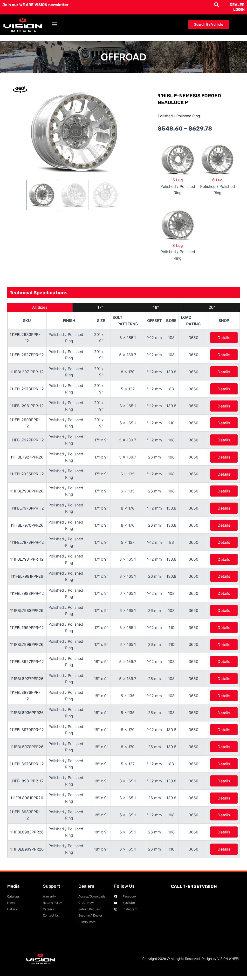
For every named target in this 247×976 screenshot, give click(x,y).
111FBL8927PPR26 (26, 678)
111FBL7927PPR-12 (27, 440)
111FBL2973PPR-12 (27, 388)
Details (224, 337)
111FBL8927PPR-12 (27, 661)
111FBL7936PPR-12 (27, 474)
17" (100, 307)
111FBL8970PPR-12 (27, 729)
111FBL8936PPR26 (27, 712)
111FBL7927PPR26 (26, 457)
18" (156, 307)
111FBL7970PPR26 (26, 525)
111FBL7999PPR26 (26, 644)
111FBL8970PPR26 (26, 746)
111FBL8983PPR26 (27, 832)
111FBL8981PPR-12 (27, 781)
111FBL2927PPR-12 (27, 354)
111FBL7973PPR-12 (27, 542)
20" (212, 307)
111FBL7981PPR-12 (27, 559)
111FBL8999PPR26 (27, 849)
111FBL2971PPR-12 (27, 371)
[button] (55, 24)
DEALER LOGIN (237, 7)
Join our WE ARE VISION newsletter (35, 4)
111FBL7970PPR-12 (27, 508)
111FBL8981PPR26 (26, 797)
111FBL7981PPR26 (27, 576)
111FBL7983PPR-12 (27, 593)
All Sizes (40, 307)
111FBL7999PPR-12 (27, 627)
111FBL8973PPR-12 (27, 763)
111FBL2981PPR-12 (27, 405)
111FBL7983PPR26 (26, 610)
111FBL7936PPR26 (26, 491)
